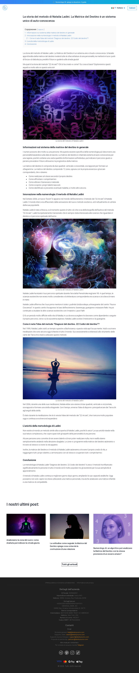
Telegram (80, 645)
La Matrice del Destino (63, 53)
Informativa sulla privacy (85, 583)
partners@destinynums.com (78, 639)
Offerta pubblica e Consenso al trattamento (60, 583)
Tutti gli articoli (69, 564)
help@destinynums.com (75, 632)
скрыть (40, 30)
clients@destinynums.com (75, 635)
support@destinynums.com (79, 637)
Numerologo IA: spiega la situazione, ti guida (71, 2)
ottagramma (28, 169)
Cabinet (132, 8)
